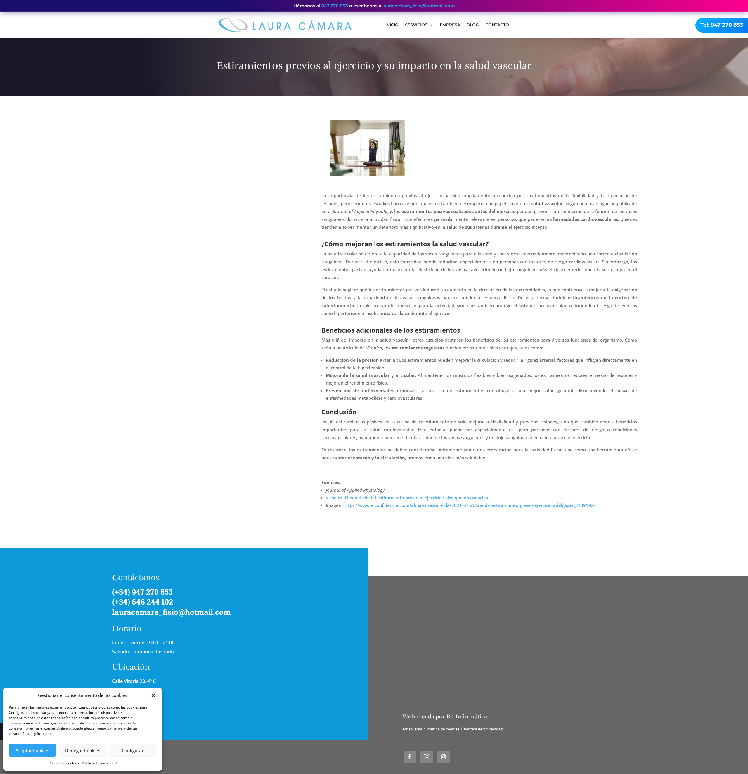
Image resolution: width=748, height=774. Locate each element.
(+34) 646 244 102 (142, 602)
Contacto (497, 24)
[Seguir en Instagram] (443, 757)
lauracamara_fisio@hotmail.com (418, 5)
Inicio (392, 24)
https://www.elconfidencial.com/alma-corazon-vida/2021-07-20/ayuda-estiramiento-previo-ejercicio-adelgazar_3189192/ (469, 505)
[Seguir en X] (426, 757)
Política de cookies (64, 763)
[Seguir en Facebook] (410, 757)
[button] (153, 695)
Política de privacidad (99, 763)
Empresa (450, 24)
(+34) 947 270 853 (142, 592)
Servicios (416, 24)
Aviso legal (412, 729)
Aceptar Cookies (32, 750)
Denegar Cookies (82, 750)
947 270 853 (334, 5)
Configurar (132, 750)
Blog (473, 24)
